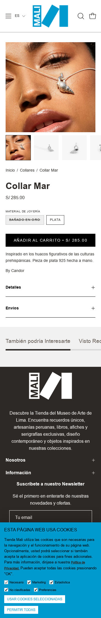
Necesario (17, 582)
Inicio (10, 170)
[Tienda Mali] (50, 16)
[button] (80, 16)
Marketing (39, 582)
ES (17, 16)
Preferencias (47, 590)
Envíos (12, 308)
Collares (27, 170)
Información (18, 472)
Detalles (13, 287)
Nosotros (16, 460)
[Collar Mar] (18, 147)
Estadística (62, 582)
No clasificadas (20, 590)
